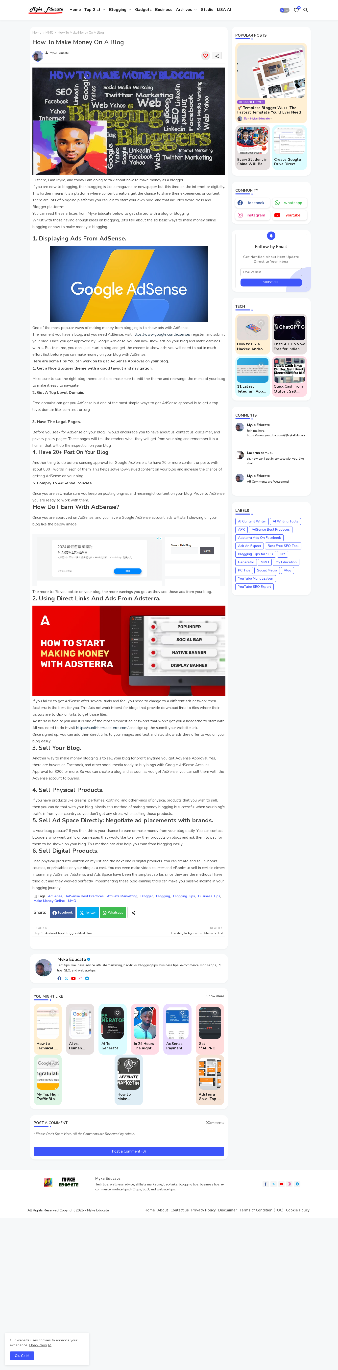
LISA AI (224, 9)
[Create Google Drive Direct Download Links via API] (289, 140)
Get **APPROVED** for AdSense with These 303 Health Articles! (209, 1045)
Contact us (179, 1210)
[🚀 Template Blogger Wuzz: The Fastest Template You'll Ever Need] (271, 71)
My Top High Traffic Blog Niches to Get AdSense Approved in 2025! (48, 1096)
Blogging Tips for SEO (255, 554)
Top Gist (92, 9)
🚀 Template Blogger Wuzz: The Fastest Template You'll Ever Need (269, 110)
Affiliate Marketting (122, 896)
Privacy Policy (203, 1210)
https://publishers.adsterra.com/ (102, 727)
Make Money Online (49, 900)
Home (75, 9)
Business (163, 9)
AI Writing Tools (285, 521)
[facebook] (59, 978)
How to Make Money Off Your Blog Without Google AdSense (127, 1096)
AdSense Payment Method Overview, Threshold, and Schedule (176, 1045)
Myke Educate (71, 959)
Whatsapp (115, 912)
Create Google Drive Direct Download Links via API (288, 161)
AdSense (55, 896)
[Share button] (133, 912)
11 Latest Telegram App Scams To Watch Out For (252, 389)
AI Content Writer (252, 521)
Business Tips (209, 896)
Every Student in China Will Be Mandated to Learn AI (252, 161)
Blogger (147, 896)
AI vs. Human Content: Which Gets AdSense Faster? (79, 1045)
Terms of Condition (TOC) (262, 1210)
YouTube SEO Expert (254, 586)
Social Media (267, 570)
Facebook (65, 912)
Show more (215, 996)
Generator (246, 562)
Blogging (117, 9)
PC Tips (244, 570)
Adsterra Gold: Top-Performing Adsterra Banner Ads (209, 1096)
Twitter (90, 912)
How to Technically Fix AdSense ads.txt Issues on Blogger (47, 1045)
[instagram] (80, 978)
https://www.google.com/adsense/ (161, 334)
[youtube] (73, 978)
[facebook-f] (266, 1184)
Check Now (38, 1345)
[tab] (75, 10)
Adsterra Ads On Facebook (259, 537)
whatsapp (293, 203)
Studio (207, 9)
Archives (184, 9)
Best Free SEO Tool (283, 545)
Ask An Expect (249, 545)
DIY (282, 554)
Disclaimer (227, 1210)
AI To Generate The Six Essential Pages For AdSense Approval (110, 1045)
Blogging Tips (184, 896)
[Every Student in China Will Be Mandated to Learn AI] (252, 140)
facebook (256, 203)
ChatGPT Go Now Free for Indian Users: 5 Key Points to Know (289, 347)
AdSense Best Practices (85, 896)
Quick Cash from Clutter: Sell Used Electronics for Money (289, 389)
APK (241, 529)
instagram (256, 215)
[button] (285, 9)
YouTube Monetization (255, 578)
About (162, 1210)
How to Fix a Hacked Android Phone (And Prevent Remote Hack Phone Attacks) (252, 347)
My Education (286, 562)
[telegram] (87, 978)
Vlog (287, 570)
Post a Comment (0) (129, 1151)
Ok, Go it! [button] (22, 1355)
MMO (49, 32)
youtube (293, 215)
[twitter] (66, 978)
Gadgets (143, 9)
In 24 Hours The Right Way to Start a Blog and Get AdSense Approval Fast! (144, 1045)
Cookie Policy (298, 1210)
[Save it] (205, 55)
